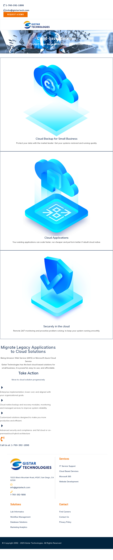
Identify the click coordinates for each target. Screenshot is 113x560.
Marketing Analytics (18, 527)
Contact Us (64, 517)
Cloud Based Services (68, 471)
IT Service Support (67, 466)
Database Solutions (18, 522)
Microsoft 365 (65, 476)
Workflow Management (20, 517)
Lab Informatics (17, 512)
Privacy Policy (65, 522)
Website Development (68, 481)
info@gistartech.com (17, 10)
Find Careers (65, 512)
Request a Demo (15, 14)
